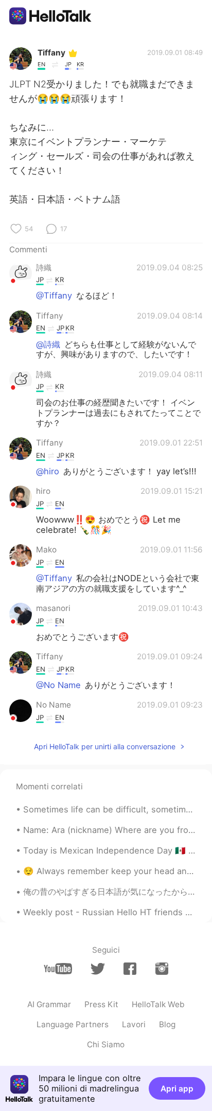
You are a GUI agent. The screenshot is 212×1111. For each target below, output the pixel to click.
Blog (167, 1024)
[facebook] (129, 968)
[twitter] (97, 969)
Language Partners (73, 1024)
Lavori (134, 1024)
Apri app (177, 1089)
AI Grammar (49, 1004)
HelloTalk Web (158, 1004)
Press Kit (101, 1004)
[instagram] (161, 968)
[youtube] (58, 968)
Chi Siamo (106, 1044)
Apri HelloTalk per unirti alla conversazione (104, 746)
